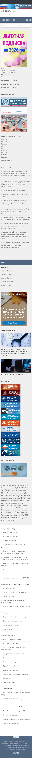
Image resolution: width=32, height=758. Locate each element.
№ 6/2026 (4, 150)
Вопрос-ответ (5, 488)
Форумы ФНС (7, 678)
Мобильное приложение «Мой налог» (15, 707)
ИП (2, 492)
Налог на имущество (16, 495)
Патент (24, 508)
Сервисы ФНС (8, 512)
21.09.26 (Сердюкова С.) (8, 274)
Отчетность (18, 508)
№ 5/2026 (4, 148)
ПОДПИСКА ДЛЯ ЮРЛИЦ (9, 80)
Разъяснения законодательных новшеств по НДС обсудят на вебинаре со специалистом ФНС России (15, 245)
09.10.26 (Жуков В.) (7, 285)
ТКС (26, 512)
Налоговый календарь (10, 533)
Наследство (24, 505)
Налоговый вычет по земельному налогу (16, 674)
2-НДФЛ (3, 485)
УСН (19, 515)
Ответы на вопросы (9, 703)
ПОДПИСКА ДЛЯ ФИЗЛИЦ (10, 84)
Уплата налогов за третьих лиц (12, 662)
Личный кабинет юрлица (10, 537)
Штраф (23, 518)
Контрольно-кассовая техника (12, 621)
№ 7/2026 (4, 153)
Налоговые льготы (15, 502)
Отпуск (13, 508)
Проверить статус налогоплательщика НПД (16, 719)
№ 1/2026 (4, 140)
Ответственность (6, 508)
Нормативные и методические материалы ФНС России (15, 565)
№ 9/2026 (4, 157)
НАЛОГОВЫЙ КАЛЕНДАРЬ (10, 88)
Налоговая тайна (14, 501)
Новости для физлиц (9, 682)
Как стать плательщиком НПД (12, 699)
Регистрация (6, 510)
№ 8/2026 (4, 155)
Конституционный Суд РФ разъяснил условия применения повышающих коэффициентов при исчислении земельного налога (15, 235)
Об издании (5, 75)
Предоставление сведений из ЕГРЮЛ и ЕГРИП (14, 546)
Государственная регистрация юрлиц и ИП (16, 592)
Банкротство (22, 485)
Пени (27, 508)
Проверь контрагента (9, 541)
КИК (5, 493)
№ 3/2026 (4, 144)
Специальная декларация (11, 670)
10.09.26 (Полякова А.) (8, 271)
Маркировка (19, 493)
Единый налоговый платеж (11, 666)
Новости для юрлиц (9, 574)
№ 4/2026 (4, 146)
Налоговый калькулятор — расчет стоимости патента (12, 601)
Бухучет (28, 485)
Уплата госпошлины (9, 658)
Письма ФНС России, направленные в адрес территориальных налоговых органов (15, 558)
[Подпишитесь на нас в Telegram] (27, 20)
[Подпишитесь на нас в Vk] (30, 20)
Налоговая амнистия (14, 498)
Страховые (20, 512)
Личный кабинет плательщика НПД (14, 711)
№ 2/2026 (4, 142)
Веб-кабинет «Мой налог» (11, 715)
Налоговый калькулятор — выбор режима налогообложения (15, 608)
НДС (25, 492)
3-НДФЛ (8, 485)
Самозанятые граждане (19, 510)
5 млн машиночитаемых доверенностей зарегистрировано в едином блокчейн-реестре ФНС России (14, 226)
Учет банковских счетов (10, 625)
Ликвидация (13, 493)
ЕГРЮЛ (9, 490)
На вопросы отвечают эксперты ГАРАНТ (16, 578)
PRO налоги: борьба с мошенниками (14, 190)
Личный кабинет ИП (9, 588)
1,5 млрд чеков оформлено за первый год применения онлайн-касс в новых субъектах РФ (15, 211)
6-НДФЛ (13, 485)
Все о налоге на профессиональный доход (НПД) (15, 693)
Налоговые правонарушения (11, 505)
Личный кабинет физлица (11, 643)
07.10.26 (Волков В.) (7, 282)
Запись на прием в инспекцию (12, 639)
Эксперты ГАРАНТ (8, 520)
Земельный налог (22, 490)
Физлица (15, 517)
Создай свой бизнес (9, 596)
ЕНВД (13, 490)
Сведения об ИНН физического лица (14, 617)
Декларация (12, 488)
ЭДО (26, 518)
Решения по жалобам (10, 570)
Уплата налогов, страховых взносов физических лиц (13, 648)
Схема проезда (6, 77)
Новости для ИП (8, 629)
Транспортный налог (9, 515)
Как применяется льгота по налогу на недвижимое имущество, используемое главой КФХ (13, 203)
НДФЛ (4, 495)
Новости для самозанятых (11, 723)
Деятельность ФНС (15, 489)
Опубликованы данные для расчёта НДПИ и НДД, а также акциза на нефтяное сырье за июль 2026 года (15, 184)
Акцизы (17, 485)
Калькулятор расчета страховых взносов (16, 613)
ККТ (9, 492)
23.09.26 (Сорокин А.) (7, 278)
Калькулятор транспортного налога (14, 654)
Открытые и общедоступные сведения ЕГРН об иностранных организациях (14, 552)
